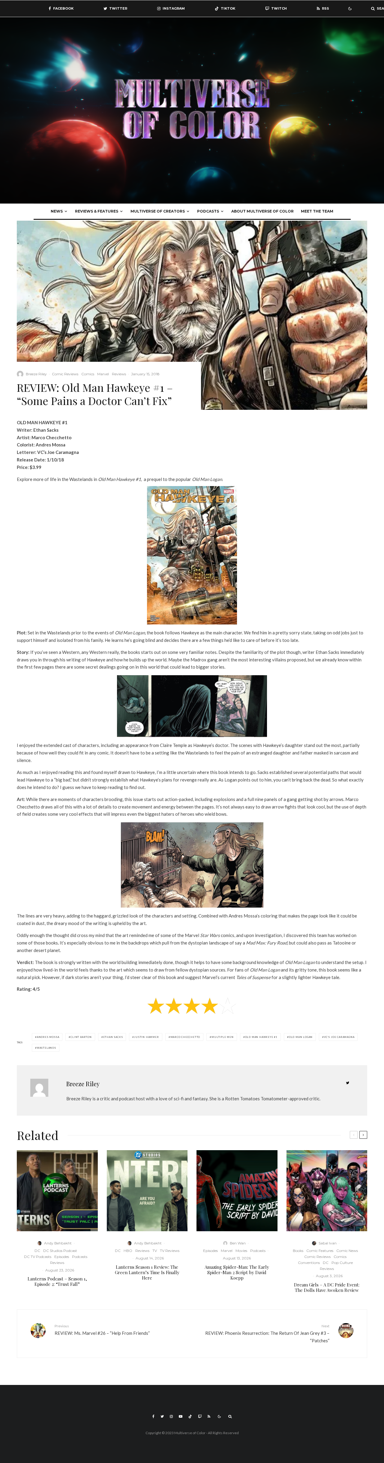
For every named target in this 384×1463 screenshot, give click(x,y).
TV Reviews (169, 1250)
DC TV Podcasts (37, 1256)
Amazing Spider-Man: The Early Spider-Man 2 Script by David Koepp (237, 1272)
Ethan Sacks (113, 1036)
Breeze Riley (36, 374)
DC (37, 1250)
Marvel (103, 374)
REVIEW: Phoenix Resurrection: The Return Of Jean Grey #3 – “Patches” (267, 1333)
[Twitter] (162, 1416)
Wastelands (46, 1047)
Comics (87, 374)
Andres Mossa (48, 1036)
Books (298, 1250)
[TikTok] (190, 1416)
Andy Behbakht (58, 1243)
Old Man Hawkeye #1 (261, 1036)
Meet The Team (317, 211)
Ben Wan (238, 1243)
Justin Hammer (146, 1036)
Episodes (61, 1256)
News (57, 211)
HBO (128, 1250)
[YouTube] (180, 1416)
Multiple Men (223, 1036)
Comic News (347, 1250)
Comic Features (319, 1250)
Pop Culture (342, 1262)
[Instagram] (171, 1416)
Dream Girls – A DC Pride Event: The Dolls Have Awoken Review (326, 1287)
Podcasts (208, 211)
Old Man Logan (301, 1036)
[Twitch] (200, 1416)
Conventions (309, 1262)
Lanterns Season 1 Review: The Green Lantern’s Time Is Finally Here (147, 1272)
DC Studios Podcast (60, 1250)
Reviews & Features (96, 211)
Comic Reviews (65, 374)
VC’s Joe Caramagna (339, 1036)
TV (154, 1250)
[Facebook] (153, 1416)
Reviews (119, 374)
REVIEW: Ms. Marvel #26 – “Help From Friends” (102, 1329)
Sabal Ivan (328, 1243)
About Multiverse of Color (262, 211)
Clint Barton (81, 1036)
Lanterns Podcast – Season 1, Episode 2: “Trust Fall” (57, 1281)
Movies (241, 1250)
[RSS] (209, 1416)
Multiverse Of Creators (157, 211)
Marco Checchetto (185, 1036)
